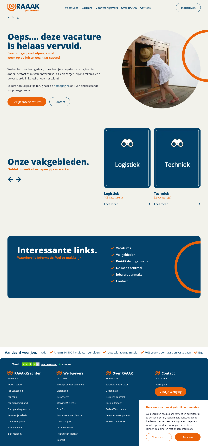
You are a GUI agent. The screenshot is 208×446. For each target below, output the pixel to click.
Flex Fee (61, 409)
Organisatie (112, 390)
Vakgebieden (125, 254)
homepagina (62, 86)
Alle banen (13, 378)
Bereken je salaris (17, 415)
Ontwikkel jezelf (16, 421)
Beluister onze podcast (118, 415)
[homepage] (23, 8)
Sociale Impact (114, 402)
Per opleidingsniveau (19, 409)
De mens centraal (129, 268)
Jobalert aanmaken (130, 274)
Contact (145, 7)
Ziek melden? (15, 433)
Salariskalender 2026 (117, 384)
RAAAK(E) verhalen (116, 409)
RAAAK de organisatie (132, 261)
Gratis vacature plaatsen (70, 415)
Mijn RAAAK (112, 378)
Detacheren (63, 396)
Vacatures (71, 8)
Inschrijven (161, 384)
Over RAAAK (129, 8)
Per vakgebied (15, 390)
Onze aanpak (64, 421)
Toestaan (188, 437)
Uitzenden (62, 390)
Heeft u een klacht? (67, 433)
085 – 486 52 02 (163, 378)
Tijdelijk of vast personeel (70, 384)
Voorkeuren (158, 437)
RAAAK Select (15, 384)
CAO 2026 (62, 378)
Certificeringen (65, 427)
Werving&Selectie (66, 402)
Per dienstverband (18, 402)
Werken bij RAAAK (115, 421)
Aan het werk (15, 427)
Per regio (12, 396)
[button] (10, 179)
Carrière (87, 8)
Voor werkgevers (107, 8)
